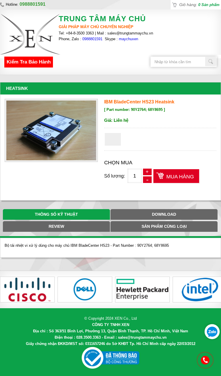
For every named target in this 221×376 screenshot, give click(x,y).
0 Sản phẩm (209, 5)
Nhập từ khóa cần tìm (211, 61)
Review (56, 226)
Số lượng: (114, 175)
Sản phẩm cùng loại (164, 226)
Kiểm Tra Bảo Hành (29, 62)
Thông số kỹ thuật (56, 214)
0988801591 (92, 39)
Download (164, 214)
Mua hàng (180, 177)
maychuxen (128, 39)
